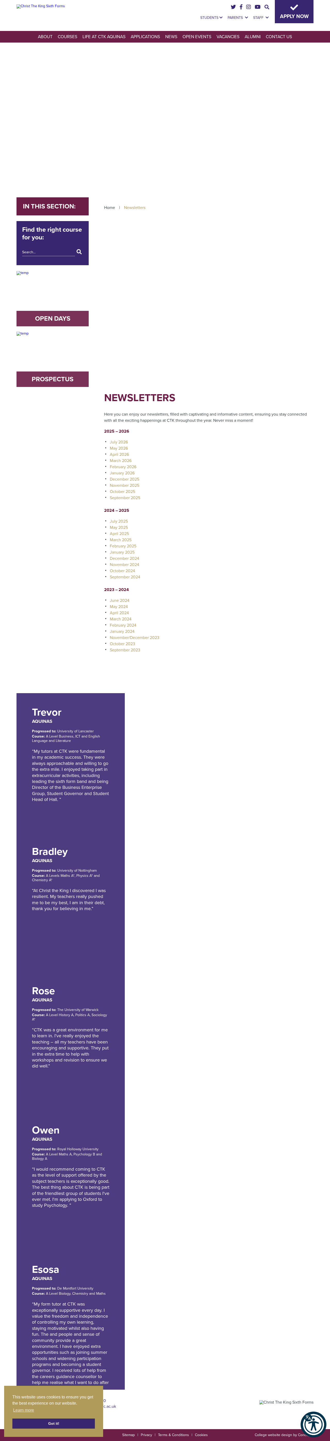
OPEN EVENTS (197, 36)
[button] (313, 1424)
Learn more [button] (23, 1410)
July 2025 (119, 521)
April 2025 (119, 533)
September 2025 (125, 497)
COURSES (67, 36)
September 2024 (125, 577)
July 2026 (119, 442)
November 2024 (124, 564)
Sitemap (128, 1435)
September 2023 (125, 650)
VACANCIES (228, 36)
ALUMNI (253, 36)
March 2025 (120, 540)
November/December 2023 (134, 637)
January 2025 (122, 552)
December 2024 (124, 558)
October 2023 (122, 643)
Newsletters (134, 207)
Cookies (201, 1435)
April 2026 (119, 454)
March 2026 (120, 460)
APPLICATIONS (145, 36)
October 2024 (122, 570)
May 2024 (119, 606)
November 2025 (124, 485)
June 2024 (119, 600)
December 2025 (124, 479)
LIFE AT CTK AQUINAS (104, 36)
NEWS (171, 36)
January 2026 (122, 473)
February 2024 (123, 625)
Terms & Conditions (173, 1435)
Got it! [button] (53, 1423)
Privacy (146, 1435)
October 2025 (122, 491)
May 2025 (119, 527)
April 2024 (119, 613)
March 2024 (120, 619)
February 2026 (123, 466)
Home (109, 207)
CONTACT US (279, 36)
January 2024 (122, 631)
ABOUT (45, 36)
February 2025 (123, 546)
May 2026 (119, 448)
